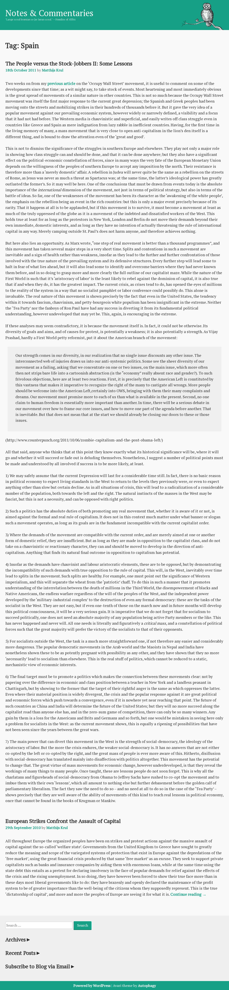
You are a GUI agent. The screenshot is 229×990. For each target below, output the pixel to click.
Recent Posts (23, 952)
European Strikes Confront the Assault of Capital (63, 820)
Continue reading (188, 894)
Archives (18, 939)
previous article (61, 83)
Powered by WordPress (91, 985)
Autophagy (147, 985)
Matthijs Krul (52, 70)
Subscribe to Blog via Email (40, 966)
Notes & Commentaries (49, 13)
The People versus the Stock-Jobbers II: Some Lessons (68, 63)
